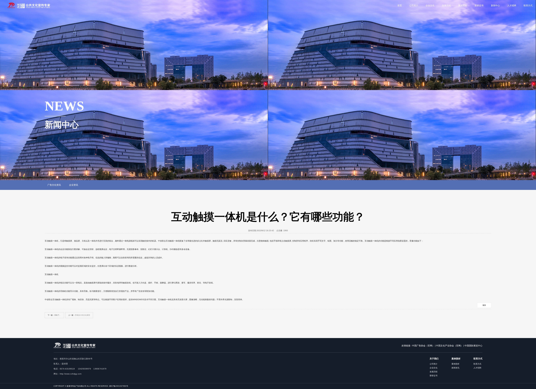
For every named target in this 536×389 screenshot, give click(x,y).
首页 (399, 5)
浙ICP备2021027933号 (118, 386)
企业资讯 (73, 185)
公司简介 (413, 5)
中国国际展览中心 (473, 345)
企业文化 (430, 5)
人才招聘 (511, 5)
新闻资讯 (455, 368)
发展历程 (446, 5)
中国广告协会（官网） (423, 345)
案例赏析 (462, 5)
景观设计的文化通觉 (82, 315)
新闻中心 (495, 5)
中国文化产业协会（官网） (449, 345)
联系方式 (528, 5)
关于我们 (434, 358)
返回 (484, 305)
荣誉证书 (479, 5)
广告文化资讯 (54, 185)
